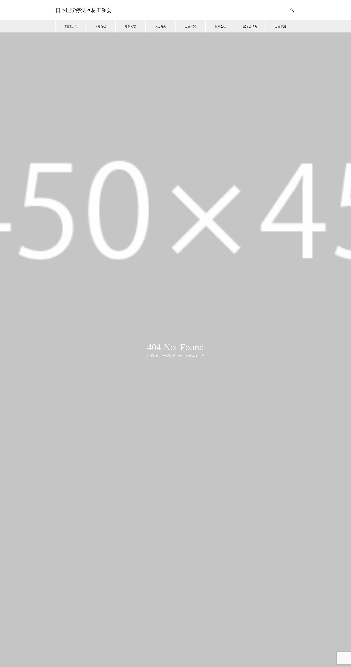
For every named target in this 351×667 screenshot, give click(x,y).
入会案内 (160, 26)
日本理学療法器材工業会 (84, 10)
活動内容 (130, 26)
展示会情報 (250, 26)
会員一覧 (190, 26)
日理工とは (70, 26)
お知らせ (100, 26)
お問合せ (220, 26)
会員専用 (280, 26)
